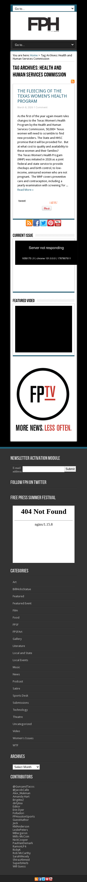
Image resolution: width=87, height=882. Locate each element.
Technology (20, 709)
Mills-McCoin (21, 836)
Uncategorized (22, 724)
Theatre (18, 717)
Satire (16, 688)
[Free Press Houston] (43, 29)
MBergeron (20, 833)
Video (16, 731)
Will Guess (19, 866)
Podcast (18, 681)
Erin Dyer (18, 809)
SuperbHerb (20, 863)
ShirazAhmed (21, 859)
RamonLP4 (19, 846)
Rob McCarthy (22, 853)
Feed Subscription (73, 81)
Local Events (20, 660)
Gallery (17, 638)
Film (15, 610)
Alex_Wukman (21, 793)
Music (16, 667)
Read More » (25, 189)
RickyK (17, 849)
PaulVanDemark (23, 843)
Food (16, 617)
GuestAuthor (21, 819)
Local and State (22, 653)
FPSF (16, 624)
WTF (15, 745)
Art (15, 582)
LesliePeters (20, 829)
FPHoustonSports (24, 816)
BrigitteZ (18, 799)
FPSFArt (17, 631)
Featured (18, 596)
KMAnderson (21, 826)
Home (34, 55)
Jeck (15, 823)
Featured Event (22, 603)
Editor (16, 806)
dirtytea (18, 803)
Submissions (21, 702)
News (16, 674)
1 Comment (41, 107)
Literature (19, 646)
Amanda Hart (21, 796)
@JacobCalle (21, 790)
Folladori (18, 813)
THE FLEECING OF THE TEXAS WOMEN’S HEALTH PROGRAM (42, 96)
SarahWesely (21, 856)
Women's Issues (23, 738)
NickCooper (20, 839)
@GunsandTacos (23, 786)
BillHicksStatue (22, 589)
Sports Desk (20, 695)
